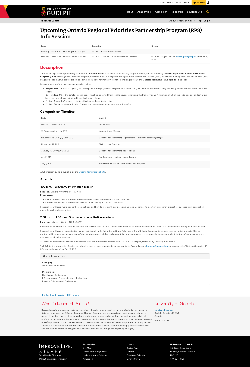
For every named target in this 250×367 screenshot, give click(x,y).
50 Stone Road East (164, 310)
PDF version (73, 295)
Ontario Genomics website (92, 171)
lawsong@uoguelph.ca (187, 56)
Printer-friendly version (53, 295)
